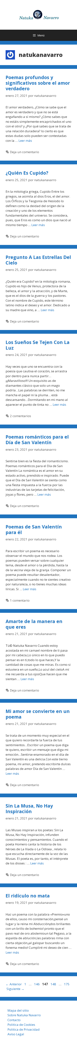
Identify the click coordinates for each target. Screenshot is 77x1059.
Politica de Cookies (21, 1024)
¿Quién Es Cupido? (27, 173)
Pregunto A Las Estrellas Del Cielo (38, 260)
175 (67, 984)
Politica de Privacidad (23, 1029)
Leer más (25, 140)
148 (53, 984)
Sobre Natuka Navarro (24, 1015)
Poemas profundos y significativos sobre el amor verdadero (38, 83)
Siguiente (15, 989)
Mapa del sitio (18, 1010)
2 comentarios (20, 416)
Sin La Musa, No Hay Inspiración (29, 808)
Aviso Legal (15, 1034)
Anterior (14, 984)
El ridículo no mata (28, 895)
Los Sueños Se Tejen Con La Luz (38, 345)
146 (37, 984)
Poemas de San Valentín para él (34, 529)
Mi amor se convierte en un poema (38, 714)
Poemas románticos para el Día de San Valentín (37, 439)
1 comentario (20, 600)
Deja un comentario (24, 152)
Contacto (14, 1020)
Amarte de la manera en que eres (34, 624)
